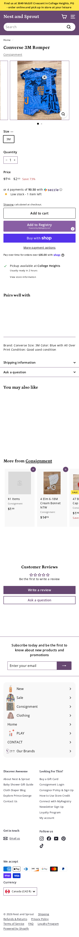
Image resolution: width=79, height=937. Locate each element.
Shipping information (19, 362)
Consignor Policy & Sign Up (57, 790)
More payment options (39, 247)
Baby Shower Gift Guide (18, 784)
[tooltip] (73, 229)
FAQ (31, 923)
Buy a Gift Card (49, 779)
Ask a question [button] (39, 600)
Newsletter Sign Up (52, 807)
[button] (39, 190)
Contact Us (10, 801)
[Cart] (64, 17)
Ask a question (14, 372)
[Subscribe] (64, 665)
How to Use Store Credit (55, 795)
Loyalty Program (50, 812)
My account (47, 818)
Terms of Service (13, 923)
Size (8, 131)
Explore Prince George (17, 795)
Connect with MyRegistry (55, 801)
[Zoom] (63, 114)
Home (7, 39)
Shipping (8, 204)
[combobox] (39, 27)
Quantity (10, 152)
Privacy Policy (40, 919)
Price (7, 172)
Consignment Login (52, 784)
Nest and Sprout (21, 16)
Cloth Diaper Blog (14, 790)
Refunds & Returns (15, 919)
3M (8, 139)
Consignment (12, 54)
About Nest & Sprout (16, 779)
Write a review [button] (39, 590)
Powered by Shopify (16, 928)
